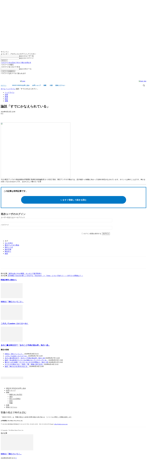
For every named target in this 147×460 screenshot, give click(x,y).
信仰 (6, 94)
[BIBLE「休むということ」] (12, 297)
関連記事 (4, 280)
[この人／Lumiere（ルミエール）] (12, 319)
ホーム (3, 89)
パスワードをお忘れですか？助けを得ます (16, 62)
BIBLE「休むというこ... (11, 454)
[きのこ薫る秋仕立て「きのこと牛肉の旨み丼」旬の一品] (12, 341)
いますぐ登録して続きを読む (74, 200)
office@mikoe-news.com (61, 424)
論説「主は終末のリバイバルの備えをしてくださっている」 (26, 360)
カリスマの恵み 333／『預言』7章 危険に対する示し (24, 364)
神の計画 (8, 249)
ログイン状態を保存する (92, 233)
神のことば (9, 247)
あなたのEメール (25, 69)
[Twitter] (145, 76)
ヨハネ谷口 (9, 243)
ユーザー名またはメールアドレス (13, 217)
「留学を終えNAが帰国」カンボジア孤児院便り (24, 273)
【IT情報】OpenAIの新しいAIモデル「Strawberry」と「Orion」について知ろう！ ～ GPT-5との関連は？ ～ (45, 275)
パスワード (5, 225)
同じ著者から (12, 280)
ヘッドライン (11, 89)
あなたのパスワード (26, 58)
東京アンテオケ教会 (12, 245)
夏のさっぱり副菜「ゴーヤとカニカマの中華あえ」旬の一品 (26, 362)
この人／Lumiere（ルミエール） (15, 323)
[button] (143, 85)
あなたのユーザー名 (26, 56)
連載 (6, 101)
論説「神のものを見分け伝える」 (17, 366)
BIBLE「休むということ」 (12, 302)
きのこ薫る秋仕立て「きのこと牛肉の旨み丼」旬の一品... (25, 345)
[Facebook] (142, 76)
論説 (6, 99)
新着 (6, 97)
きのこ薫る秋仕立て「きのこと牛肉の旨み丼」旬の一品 (25, 358)
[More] (18, 117)
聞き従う (8, 251)
